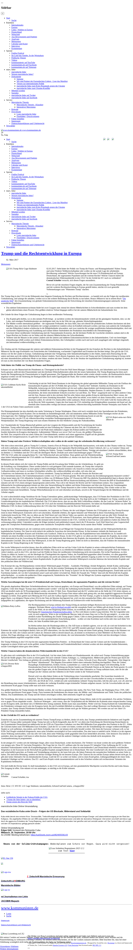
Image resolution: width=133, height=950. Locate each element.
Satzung (20, 79)
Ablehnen (14, 946)
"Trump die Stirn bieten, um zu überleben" (23, 799)
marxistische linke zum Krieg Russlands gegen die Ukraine (41, 86)
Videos (14, 60)
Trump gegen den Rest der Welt (19, 802)
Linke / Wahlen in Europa (22, 30)
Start (8, 18)
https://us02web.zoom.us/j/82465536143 (49, 835)
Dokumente (16, 76)
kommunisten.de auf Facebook (24, 65)
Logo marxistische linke (26, 114)
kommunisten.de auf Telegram (23, 67)
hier (72, 851)
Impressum (15, 121)
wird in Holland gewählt (61, 607)
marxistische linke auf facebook (24, 98)
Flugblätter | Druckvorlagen (28, 116)
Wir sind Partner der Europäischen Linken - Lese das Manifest (42, 81)
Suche (13, 20)
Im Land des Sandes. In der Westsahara (27, 55)
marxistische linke (18, 72)
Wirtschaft (15, 34)
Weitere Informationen (9, 949)
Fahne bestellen (17, 119)
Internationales (17, 25)
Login (8, 914)
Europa (14, 27)
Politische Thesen (18, 58)
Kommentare (16, 48)
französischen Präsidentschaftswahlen (56, 612)
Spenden (15, 93)
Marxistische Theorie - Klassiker (30, 105)
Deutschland (16, 32)
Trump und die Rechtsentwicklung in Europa (41, 253)
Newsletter (10, 126)
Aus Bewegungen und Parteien (24, 37)
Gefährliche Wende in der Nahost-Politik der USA (27, 797)
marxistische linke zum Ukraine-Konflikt (33, 88)
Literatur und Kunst (19, 44)
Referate (14, 109)
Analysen (15, 39)
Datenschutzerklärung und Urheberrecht (27, 123)
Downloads (16, 112)
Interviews (15, 46)
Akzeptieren (5, 946)
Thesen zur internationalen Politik (30, 83)
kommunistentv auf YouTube (23, 62)
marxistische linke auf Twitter (23, 95)
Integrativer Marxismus (26, 107)
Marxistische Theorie (20, 102)
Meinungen (16, 41)
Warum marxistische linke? (22, 74)
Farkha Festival (17, 53)
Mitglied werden (18, 91)
